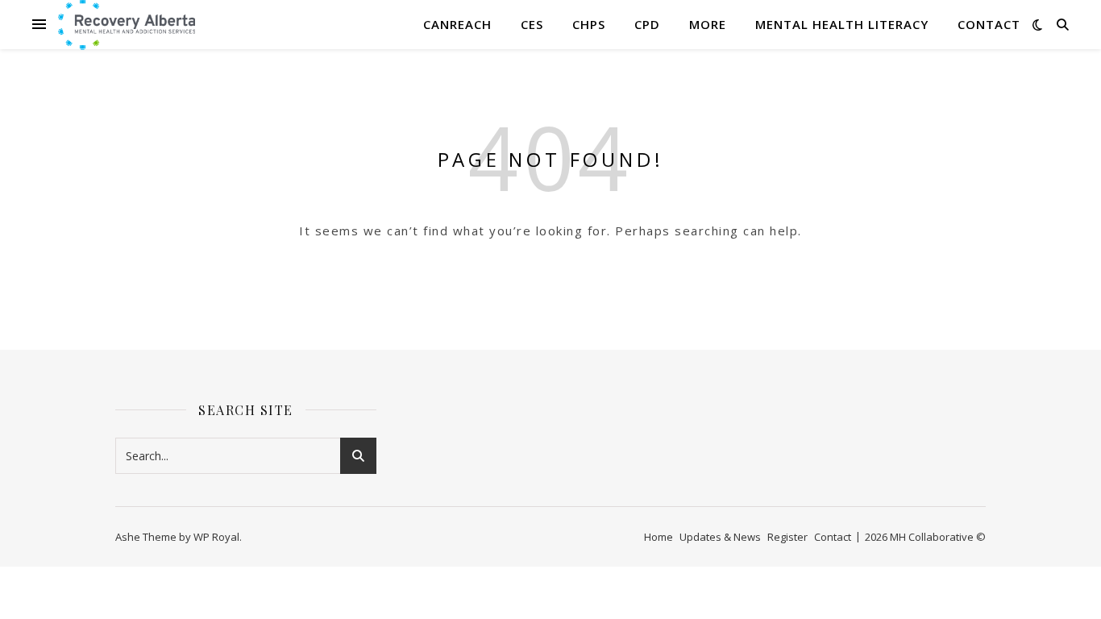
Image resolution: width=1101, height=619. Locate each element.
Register (787, 537)
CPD (647, 24)
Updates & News (720, 537)
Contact (989, 24)
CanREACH (457, 24)
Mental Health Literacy (842, 24)
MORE (707, 24)
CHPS (588, 24)
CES (532, 24)
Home (658, 537)
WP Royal (216, 537)
